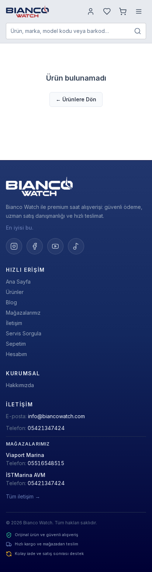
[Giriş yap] (91, 11)
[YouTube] (55, 246)
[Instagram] (14, 246)
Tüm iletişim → (23, 496)
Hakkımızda (20, 385)
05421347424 (46, 428)
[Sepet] (123, 11)
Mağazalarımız (23, 312)
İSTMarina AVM (25, 475)
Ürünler (15, 292)
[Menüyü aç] (138, 11)
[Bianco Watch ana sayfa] (27, 11)
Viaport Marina (25, 455)
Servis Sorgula (23, 333)
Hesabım (16, 354)
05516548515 (46, 463)
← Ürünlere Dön (76, 99)
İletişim (14, 323)
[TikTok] (76, 246)
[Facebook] (35, 246)
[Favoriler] (107, 11)
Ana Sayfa (18, 281)
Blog (11, 302)
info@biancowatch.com (56, 416)
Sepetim (16, 344)
